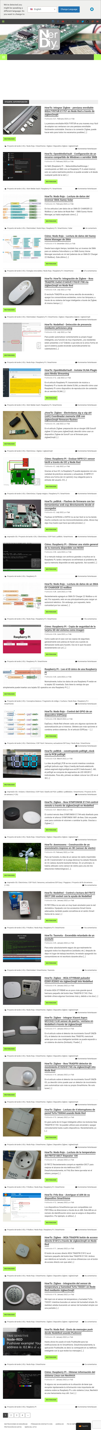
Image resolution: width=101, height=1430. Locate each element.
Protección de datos (13, 1427)
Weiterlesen (9, 139)
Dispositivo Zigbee (60, 146)
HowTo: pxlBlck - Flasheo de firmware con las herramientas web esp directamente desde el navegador (69, 505)
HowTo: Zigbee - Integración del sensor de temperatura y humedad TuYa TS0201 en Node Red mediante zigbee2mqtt (70, 1287)
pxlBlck (59, 537)
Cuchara (63, 701)
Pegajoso (67, 882)
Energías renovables (34, 271)
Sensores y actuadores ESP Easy (57, 743)
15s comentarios (90, 619)
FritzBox (30, 928)
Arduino (22, 792)
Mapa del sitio (31, 1427)
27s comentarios (90, 271)
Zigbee (49, 146)
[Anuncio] (50, 78)
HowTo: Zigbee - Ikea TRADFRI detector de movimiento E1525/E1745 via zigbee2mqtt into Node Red (70, 1067)
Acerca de (60, 1424)
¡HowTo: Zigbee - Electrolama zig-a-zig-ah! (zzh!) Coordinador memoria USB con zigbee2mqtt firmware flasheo (68, 416)
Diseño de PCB (50, 792)
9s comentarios (91, 885)
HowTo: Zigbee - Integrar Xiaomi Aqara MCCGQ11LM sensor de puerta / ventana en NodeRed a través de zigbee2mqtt (69, 1021)
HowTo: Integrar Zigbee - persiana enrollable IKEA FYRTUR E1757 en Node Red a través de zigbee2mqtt (69, 111)
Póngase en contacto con (41, 1424)
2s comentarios (91, 1322)
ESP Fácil (51, 537)
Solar (70, 228)
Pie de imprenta (73, 1424)
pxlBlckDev (68, 792)
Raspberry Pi (46, 189)
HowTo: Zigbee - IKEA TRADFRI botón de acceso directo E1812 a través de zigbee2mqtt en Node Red (71, 1241)
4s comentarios (91, 1276)
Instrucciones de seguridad (16, 1424)
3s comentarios (91, 970)
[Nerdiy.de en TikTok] (67, 21)
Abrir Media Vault (33, 189)
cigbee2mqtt (73, 146)
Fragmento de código (51, 701)
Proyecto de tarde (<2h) (16, 146)
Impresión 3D (12, 537)
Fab (73, 119)
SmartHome (40, 146)
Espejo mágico (42, 494)
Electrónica (31, 451)
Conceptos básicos (34, 701)
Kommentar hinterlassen (87, 149)
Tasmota (51, 970)
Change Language (69, 9)
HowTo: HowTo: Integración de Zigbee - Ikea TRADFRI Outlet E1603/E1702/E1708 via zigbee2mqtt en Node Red (69, 282)
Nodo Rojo (31, 146)
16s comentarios (90, 928)
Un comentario (91, 228)
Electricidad (31, 228)
